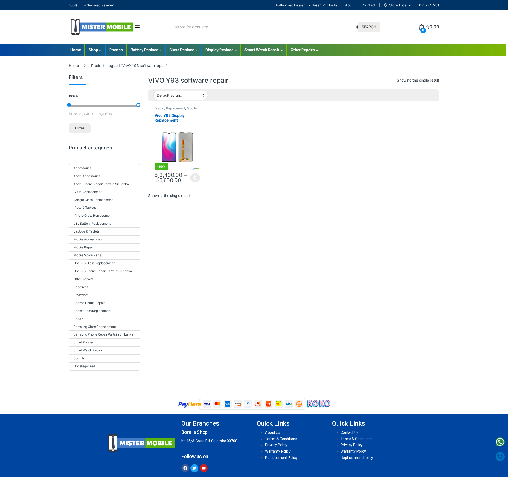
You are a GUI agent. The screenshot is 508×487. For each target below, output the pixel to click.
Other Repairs (303, 49)
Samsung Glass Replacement (95, 327)
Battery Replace (144, 49)
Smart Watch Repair (261, 49)
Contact (369, 5)
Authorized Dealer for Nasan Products (306, 5)
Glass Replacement (88, 192)
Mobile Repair (83, 247)
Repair (78, 319)
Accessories (82, 168)
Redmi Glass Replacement (92, 311)
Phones (116, 49)
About (350, 5)
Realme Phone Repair (89, 303)
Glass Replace (181, 49)
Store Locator (400, 5)
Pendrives (81, 287)
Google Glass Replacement (93, 200)
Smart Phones (84, 342)
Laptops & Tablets (86, 231)
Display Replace (219, 49)
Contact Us (350, 432)
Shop (93, 49)
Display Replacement (170, 108)
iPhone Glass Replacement (93, 215)
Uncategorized (84, 366)
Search (369, 27)
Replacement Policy (281, 457)
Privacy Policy (276, 445)
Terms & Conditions (281, 439)
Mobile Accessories (88, 239)
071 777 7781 (429, 5)
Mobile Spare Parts (87, 255)
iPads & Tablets (85, 207)
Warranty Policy (278, 451)
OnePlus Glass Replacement (94, 263)
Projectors (81, 295)
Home (75, 49)
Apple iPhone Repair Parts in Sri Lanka (101, 184)
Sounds (79, 358)
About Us (272, 432)
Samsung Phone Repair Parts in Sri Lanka (103, 334)
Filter (79, 128)
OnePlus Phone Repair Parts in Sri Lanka (103, 271)
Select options (194, 177)
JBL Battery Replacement (92, 223)
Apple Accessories (87, 176)
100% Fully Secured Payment (92, 5)
